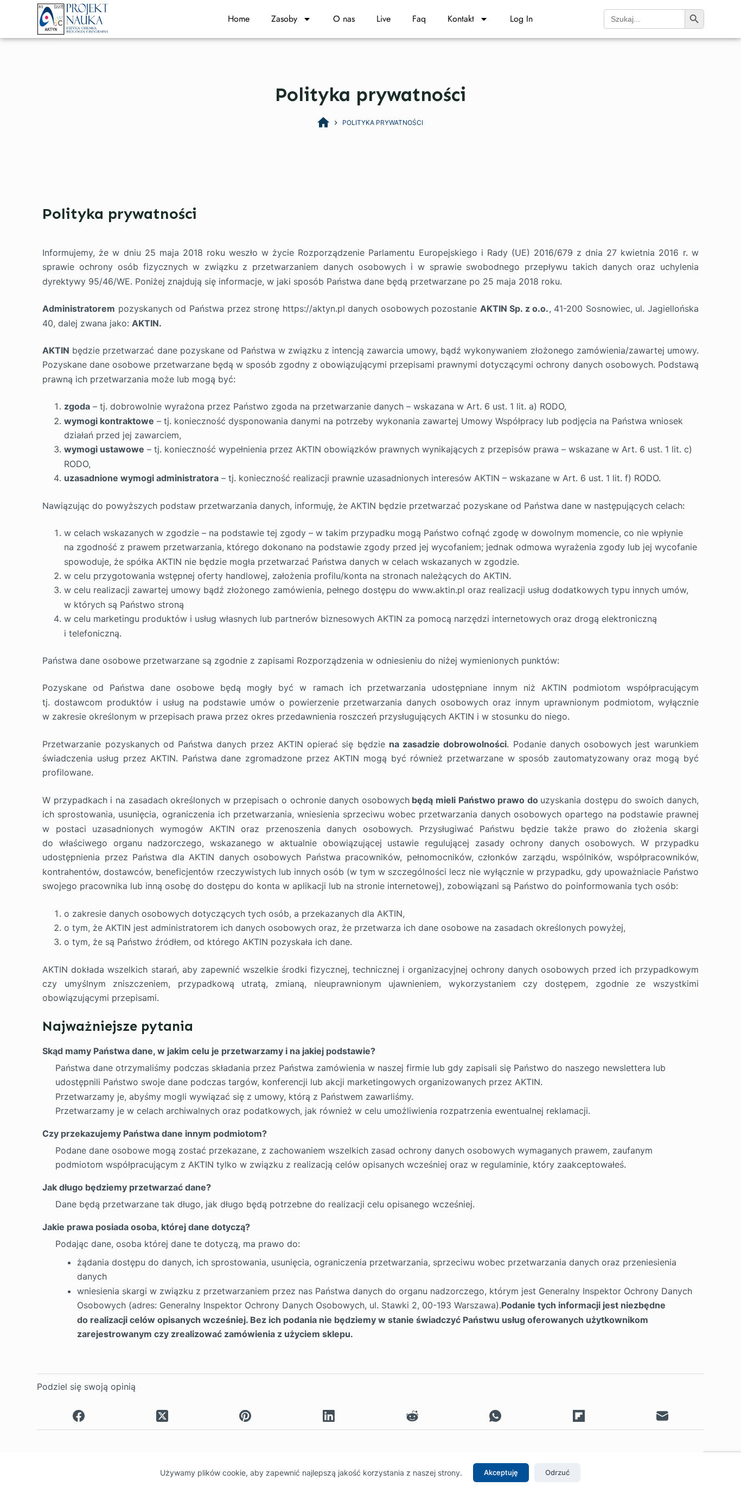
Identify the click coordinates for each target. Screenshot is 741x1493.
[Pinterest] (246, 1415)
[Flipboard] (579, 1415)
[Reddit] (412, 1415)
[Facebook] (78, 1415)
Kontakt (461, 18)
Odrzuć (557, 1472)
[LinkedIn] (328, 1415)
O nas (344, 18)
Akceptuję (501, 1472)
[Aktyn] (73, 17)
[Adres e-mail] (662, 1415)
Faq (419, 18)
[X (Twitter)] (162, 1415)
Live (383, 18)
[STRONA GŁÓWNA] (323, 123)
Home (239, 18)
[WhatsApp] (496, 1415)
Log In (521, 18)
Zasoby (284, 18)
